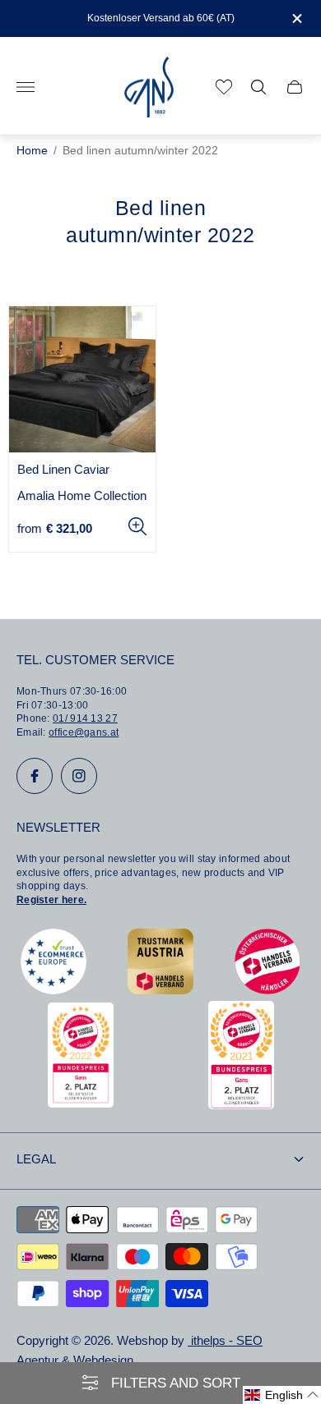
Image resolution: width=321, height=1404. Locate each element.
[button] (282, 1395)
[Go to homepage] (149, 87)
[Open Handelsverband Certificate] (267, 990)
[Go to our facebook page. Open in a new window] (34, 776)
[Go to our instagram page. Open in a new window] (79, 776)
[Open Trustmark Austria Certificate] (160, 990)
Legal (36, 1159)
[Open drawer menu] (25, 87)
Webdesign (103, 1360)
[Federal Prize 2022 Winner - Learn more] (81, 1103)
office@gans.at (84, 732)
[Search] (258, 87)
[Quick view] (137, 526)
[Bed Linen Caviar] (82, 379)
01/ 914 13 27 (85, 718)
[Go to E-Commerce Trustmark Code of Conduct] (53, 990)
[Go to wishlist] (223, 87)
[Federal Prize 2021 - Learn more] (241, 1105)
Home (32, 151)
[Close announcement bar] (296, 18)
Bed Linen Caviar (63, 469)
